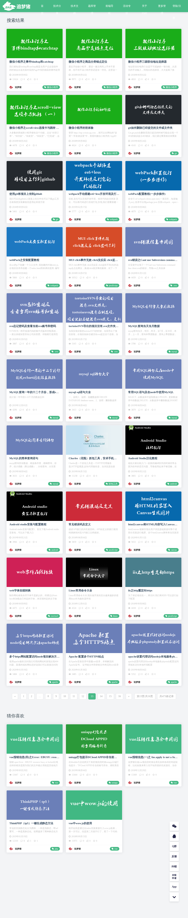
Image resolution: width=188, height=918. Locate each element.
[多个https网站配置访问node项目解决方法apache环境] (35, 638)
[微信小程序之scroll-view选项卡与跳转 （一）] (35, 109)
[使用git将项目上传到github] (35, 175)
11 (74, 696)
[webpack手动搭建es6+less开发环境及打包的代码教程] (94, 175)
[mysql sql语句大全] (94, 374)
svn (175, 285)
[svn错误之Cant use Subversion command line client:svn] (153, 241)
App (174, 886)
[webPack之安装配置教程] (35, 241)
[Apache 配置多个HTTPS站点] (94, 638)
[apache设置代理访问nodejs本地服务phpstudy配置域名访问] (153, 638)
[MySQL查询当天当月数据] (153, 307)
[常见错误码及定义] (94, 506)
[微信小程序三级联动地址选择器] (153, 43)
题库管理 (92, 7)
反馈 (174, 856)
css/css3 (54, 616)
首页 (42, 7)
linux (115, 616)
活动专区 (127, 7)
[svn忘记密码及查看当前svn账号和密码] (35, 307)
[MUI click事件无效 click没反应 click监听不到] (94, 241)
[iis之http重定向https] (153, 572)
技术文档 (74, 7)
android (173, 484)
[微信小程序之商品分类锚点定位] (94, 43)
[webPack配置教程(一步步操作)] (153, 175)
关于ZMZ (144, 7)
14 (101, 696)
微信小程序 (52, 87)
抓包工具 (113, 484)
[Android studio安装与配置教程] (35, 506)
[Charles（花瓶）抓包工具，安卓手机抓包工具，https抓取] (94, 440)
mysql (174, 351)
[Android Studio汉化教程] (153, 440)
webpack (114, 219)
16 (119, 696)
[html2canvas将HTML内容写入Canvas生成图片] (153, 506)
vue (56, 782)
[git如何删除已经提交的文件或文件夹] (153, 109)
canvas (174, 550)
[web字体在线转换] (35, 572)
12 (83, 696)
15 (110, 696)
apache (55, 682)
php (56, 848)
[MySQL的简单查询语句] (35, 440)
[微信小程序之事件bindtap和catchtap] (35, 43)
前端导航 (109, 7)
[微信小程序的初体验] (94, 109)
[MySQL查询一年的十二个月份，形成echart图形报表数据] (35, 374)
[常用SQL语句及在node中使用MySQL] (153, 374)
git (176, 153)
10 (64, 696)
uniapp (115, 782)
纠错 (174, 866)
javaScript (113, 285)
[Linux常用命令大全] (94, 572)
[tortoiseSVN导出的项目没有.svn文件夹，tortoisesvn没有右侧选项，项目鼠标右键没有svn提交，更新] (94, 307)
